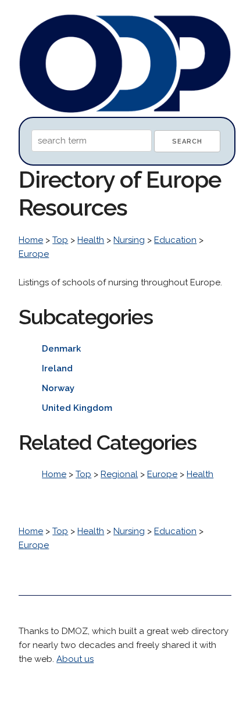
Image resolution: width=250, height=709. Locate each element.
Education (175, 240)
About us (75, 659)
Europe (34, 254)
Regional (119, 474)
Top (60, 240)
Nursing (129, 240)
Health (90, 240)
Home (31, 240)
